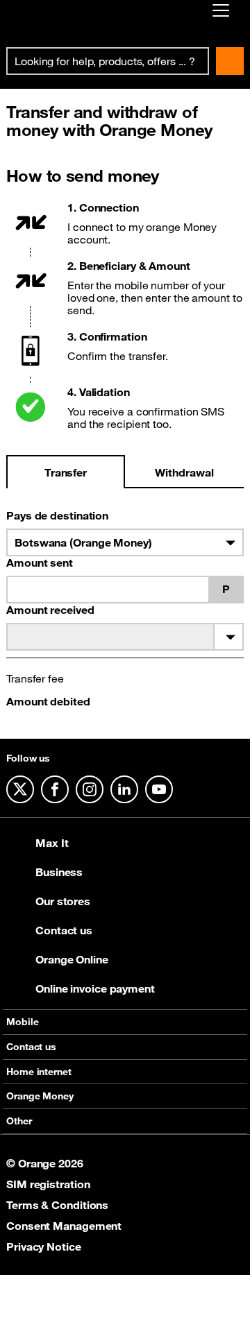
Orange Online (71, 959)
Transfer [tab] (65, 472)
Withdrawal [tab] (184, 472)
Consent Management (64, 1225)
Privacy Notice (43, 1246)
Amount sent (39, 562)
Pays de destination (57, 515)
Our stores (62, 901)
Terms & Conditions (57, 1205)
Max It (51, 843)
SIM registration (48, 1184)
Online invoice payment (95, 988)
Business (59, 872)
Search (230, 61)
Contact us (63, 930)
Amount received (50, 609)
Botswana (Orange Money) (83, 542)
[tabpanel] (125, 611)
